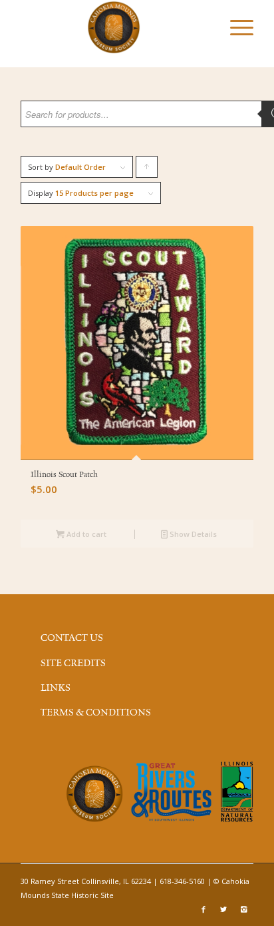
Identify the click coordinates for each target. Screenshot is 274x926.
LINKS (55, 688)
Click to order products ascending (147, 170)
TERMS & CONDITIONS (96, 712)
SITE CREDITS (73, 663)
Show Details (192, 534)
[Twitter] (223, 909)
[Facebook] (203, 909)
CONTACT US (72, 638)
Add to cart (85, 534)
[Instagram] (243, 909)
